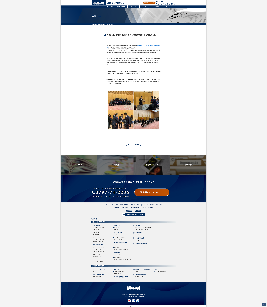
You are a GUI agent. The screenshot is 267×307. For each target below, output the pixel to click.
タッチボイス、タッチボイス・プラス (142, 230)
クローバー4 (117, 227)
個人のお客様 (110, 7)
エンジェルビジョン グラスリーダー (121, 250)
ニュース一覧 (101, 24)
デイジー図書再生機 (98, 274)
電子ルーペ (117, 225)
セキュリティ (158, 269)
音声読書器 (117, 253)
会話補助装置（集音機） (140, 243)
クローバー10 (96, 230)
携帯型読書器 (97, 225)
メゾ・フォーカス (96, 254)
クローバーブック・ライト (98, 239)
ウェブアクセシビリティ (99, 269)
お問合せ (139, 211)
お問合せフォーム (150, 3)
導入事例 (157, 7)
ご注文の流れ (159, 205)
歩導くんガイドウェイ (118, 274)
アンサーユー (117, 279)
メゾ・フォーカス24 (97, 256)
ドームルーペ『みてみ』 (119, 240)
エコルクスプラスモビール (119, 237)
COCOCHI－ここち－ (139, 276)
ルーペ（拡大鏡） (118, 233)
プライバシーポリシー (134, 207)
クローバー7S (96, 232)
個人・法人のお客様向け (99, 222)
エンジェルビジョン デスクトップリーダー (123, 260)
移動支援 (116, 269)
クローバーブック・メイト (98, 227)
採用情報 (130, 211)
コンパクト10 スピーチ (98, 242)
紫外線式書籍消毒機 (140, 274)
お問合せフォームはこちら (154, 192)
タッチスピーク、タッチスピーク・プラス (143, 227)
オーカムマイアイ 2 (118, 245)
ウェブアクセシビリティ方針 (147, 207)
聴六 (136, 245)
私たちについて (169, 7)
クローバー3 (117, 230)
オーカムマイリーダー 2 (119, 247)
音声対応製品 (138, 225)
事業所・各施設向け (121, 7)
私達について (145, 205)
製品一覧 (133, 7)
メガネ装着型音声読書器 (120, 243)
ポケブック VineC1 (97, 276)
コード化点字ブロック (119, 271)
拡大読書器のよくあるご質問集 (121, 207)
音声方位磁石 (138, 233)
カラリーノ (137, 240)
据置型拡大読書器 (98, 244)
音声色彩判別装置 (139, 238)
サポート (145, 7)
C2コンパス (137, 235)
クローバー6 (96, 234)
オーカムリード (117, 257)
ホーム (94, 24)
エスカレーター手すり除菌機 (142, 269)
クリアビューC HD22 (98, 259)
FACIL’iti (95, 271)
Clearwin (137, 271)
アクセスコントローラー (160, 271)
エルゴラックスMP (118, 235)
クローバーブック (97, 237)
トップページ (107, 205)
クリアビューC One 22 (98, 261)
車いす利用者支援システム (121, 277)
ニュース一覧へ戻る (134, 144)
